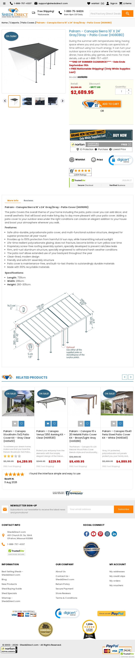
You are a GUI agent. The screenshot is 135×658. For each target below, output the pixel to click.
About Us (61, 571)
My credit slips (117, 576)
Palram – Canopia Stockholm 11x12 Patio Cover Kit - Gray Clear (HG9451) (16, 436)
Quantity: (120, 86)
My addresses (117, 571)
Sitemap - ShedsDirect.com (11, 599)
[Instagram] (107, 534)
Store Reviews (63, 593)
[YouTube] (93, 534)
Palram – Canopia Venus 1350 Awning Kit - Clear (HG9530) (50, 434)
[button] (9, 649)
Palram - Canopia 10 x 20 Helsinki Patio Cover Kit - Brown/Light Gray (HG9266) (83, 436)
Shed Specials (9, 593)
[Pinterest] (100, 534)
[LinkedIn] (114, 534)
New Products (9, 584)
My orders (114, 580)
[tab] (13, 200)
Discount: (94, 83)
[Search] (127, 13)
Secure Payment (64, 588)
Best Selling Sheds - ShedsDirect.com (12, 573)
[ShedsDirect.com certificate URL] (67, 492)
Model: (73, 77)
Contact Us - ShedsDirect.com (65, 578)
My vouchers (116, 585)
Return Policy (63, 584)
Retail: (74, 83)
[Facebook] (86, 534)
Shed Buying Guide (12, 588)
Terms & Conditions (66, 597)
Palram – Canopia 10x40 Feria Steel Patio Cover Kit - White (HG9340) (117, 434)
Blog (4, 579)
